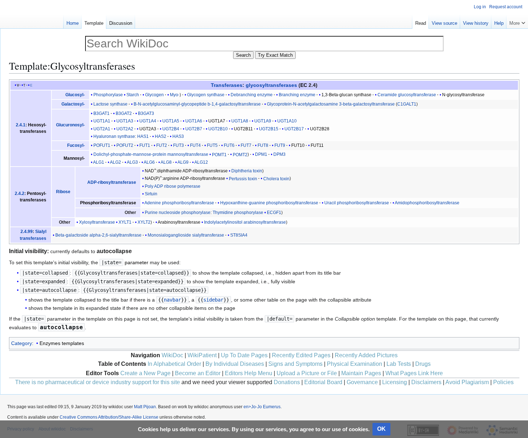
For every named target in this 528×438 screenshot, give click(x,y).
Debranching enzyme (252, 94)
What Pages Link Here (414, 373)
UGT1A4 (147, 121)
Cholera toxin (276, 178)
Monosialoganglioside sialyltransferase (186, 235)
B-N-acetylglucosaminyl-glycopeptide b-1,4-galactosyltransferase (197, 104)
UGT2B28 (319, 128)
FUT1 (144, 145)
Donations (287, 382)
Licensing (394, 382)
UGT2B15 (268, 128)
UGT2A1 (101, 128)
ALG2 (115, 162)
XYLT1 (125, 222)
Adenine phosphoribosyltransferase (179, 202)
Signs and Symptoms (295, 364)
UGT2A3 (147, 128)
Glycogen (154, 94)
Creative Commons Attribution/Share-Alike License (109, 417)
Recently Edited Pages (301, 355)
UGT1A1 (101, 121)
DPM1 (261, 154)
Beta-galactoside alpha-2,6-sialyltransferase (98, 235)
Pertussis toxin (243, 178)
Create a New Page (145, 373)
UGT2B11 (243, 128)
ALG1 (98, 162)
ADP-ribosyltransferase (111, 182)
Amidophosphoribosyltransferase (427, 202)
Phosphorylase (108, 94)
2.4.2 (19, 193)
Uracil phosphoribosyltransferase (356, 202)
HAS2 (160, 136)
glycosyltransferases (271, 85)
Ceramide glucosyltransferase (407, 94)
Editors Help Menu (248, 373)
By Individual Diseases (234, 364)
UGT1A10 (287, 121)
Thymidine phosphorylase (238, 212)
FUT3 (178, 145)
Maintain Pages (361, 373)
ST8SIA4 (238, 235)
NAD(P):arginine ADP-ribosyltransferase (185, 178)
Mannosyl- (74, 158)
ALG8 (166, 162)
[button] (517, 21)
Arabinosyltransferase (179, 222)
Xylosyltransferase (97, 222)
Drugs (423, 364)
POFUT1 (101, 145)
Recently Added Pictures (366, 355)
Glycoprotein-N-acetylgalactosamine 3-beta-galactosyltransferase (331, 104)
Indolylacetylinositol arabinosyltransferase (245, 222)
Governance (362, 382)
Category (21, 343)
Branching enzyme (297, 94)
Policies (503, 382)
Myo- (175, 94)
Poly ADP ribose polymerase (172, 186)
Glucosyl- (75, 94)
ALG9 (183, 162)
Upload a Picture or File (307, 373)
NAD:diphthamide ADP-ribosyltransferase (186, 170)
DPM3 (279, 154)
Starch (132, 94)
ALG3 (132, 162)
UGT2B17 (294, 128)
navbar (172, 300)
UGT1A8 (239, 121)
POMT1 (219, 154)
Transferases (226, 85)
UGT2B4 (170, 128)
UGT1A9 (262, 121)
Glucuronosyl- (70, 124)
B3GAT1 (101, 113)
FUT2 (161, 145)
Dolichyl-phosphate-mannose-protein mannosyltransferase (150, 154)
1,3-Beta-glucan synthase (346, 94)
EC (303, 85)
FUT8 (263, 145)
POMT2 (240, 154)
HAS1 (143, 136)
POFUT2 (124, 145)
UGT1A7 (216, 121)
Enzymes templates (62, 343)
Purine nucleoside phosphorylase (177, 212)
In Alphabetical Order (174, 364)
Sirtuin (151, 193)
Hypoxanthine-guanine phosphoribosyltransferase (269, 202)
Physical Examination (354, 364)
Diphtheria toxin (246, 170)
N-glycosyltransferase (463, 94)
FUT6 (229, 145)
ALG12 (201, 162)
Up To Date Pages (244, 355)
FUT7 (246, 145)
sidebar (213, 300)
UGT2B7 (193, 128)
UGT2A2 (124, 128)
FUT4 (195, 145)
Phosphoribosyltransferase (108, 202)
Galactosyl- (73, 104)
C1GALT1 (406, 104)
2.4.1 (21, 124)
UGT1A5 (170, 121)
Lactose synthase (110, 104)
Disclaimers (426, 382)
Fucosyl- (76, 145)
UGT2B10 (218, 128)
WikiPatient (202, 355)
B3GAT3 (146, 113)
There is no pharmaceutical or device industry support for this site (97, 382)
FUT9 (279, 145)
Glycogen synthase (205, 94)
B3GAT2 (124, 113)
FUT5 (212, 145)
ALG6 (149, 162)
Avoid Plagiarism (467, 382)
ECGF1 (274, 212)
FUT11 (317, 145)
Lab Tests (398, 364)
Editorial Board (323, 382)
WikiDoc (172, 355)
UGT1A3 (124, 121)
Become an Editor (198, 373)
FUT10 (298, 145)
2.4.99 (26, 231)
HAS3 (178, 136)
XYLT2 (144, 222)
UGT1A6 (193, 121)
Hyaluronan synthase (114, 136)
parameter (136, 262)
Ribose (63, 191)
